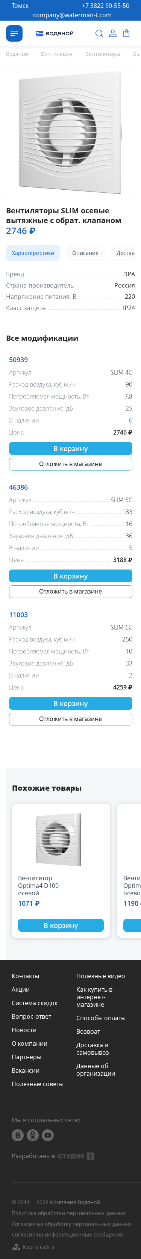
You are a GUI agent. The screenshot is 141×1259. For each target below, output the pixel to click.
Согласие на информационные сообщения (67, 1235)
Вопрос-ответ (31, 1016)
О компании (29, 1043)
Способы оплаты (101, 1018)
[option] (70, 131)
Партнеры (26, 1057)
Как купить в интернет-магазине (94, 997)
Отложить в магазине (70, 464)
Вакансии (25, 1070)
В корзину (70, 448)
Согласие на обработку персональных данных (72, 1224)
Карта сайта (39, 1246)
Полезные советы (38, 1084)
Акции (21, 989)
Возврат (88, 1031)
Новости (24, 1030)
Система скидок (35, 1003)
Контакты (25, 976)
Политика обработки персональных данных (69, 1213)
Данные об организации (95, 1069)
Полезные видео (100, 976)
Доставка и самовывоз (92, 1048)
